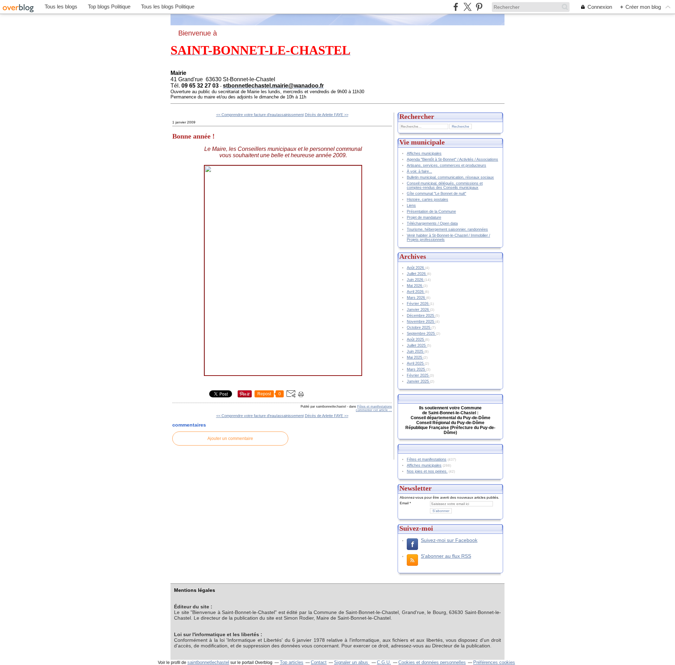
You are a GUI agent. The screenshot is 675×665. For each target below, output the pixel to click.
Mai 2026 (415, 285)
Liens (411, 205)
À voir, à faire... (419, 171)
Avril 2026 (416, 291)
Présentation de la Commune (431, 211)
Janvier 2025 (418, 381)
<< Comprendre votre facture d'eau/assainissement (260, 115)
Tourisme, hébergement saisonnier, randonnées (447, 229)
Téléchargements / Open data (432, 223)
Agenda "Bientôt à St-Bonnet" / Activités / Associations (452, 159)
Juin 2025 (415, 351)
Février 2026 (418, 303)
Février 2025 (418, 375)
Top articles (291, 662)
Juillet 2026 (417, 273)
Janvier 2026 (418, 309)
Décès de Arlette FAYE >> (326, 115)
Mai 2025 (415, 357)
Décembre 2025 (421, 315)
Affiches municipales (424, 153)
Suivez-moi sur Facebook (449, 540)
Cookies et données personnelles (432, 662)
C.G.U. (384, 662)
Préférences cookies (494, 662)
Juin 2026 (415, 279)
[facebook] (455, 7)
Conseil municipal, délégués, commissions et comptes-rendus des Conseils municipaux (445, 185)
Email (404, 503)
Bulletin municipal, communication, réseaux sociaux (450, 177)
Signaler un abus (351, 662)
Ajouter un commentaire (230, 438)
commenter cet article (372, 410)
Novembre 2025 (421, 321)
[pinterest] (479, 7)
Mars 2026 (416, 297)
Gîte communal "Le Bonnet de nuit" (436, 193)
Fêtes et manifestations (374, 406)
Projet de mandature (424, 217)
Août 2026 (416, 268)
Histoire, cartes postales (427, 199)
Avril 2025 (416, 363)
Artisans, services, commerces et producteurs (446, 165)
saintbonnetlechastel (208, 662)
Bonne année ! (193, 136)
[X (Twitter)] (467, 7)
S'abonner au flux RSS (446, 556)
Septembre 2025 (421, 333)
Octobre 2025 (419, 327)
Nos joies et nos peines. (427, 471)
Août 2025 (416, 339)
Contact (319, 662)
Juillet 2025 (417, 345)
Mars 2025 (416, 369)
